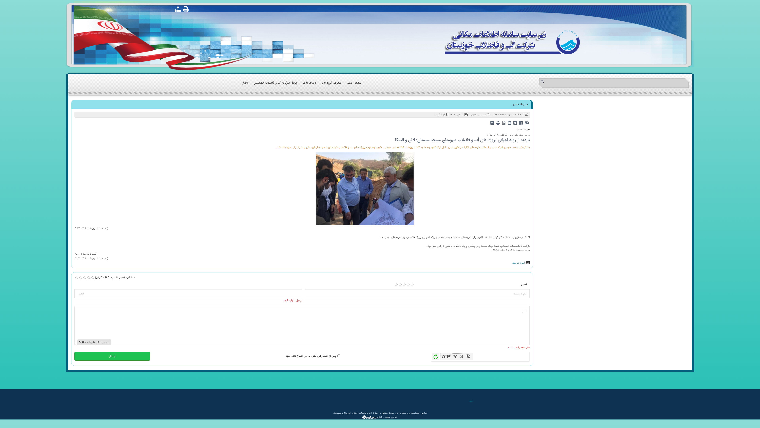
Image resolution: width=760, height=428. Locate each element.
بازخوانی (435, 355)
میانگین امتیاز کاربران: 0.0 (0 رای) (115, 277)
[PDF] (504, 122)
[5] (412, 285)
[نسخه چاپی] (186, 9)
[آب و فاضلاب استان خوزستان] (512, 41)
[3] (404, 285)
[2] (400, 285)
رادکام (380, 417)
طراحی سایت (391, 417)
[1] (396, 285)
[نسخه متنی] (498, 122)
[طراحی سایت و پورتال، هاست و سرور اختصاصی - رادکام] (369, 417)
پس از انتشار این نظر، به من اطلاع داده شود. (310, 356)
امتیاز (524, 284)
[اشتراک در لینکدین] (509, 122)
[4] (408, 285)
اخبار (471, 401)
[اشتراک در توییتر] (515, 122)
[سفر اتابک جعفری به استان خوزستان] (364, 188)
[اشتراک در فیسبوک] (521, 122)
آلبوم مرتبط (518, 263)
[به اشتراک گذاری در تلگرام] (492, 122)
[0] (77, 278)
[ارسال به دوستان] (527, 122)
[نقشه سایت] (178, 9)
